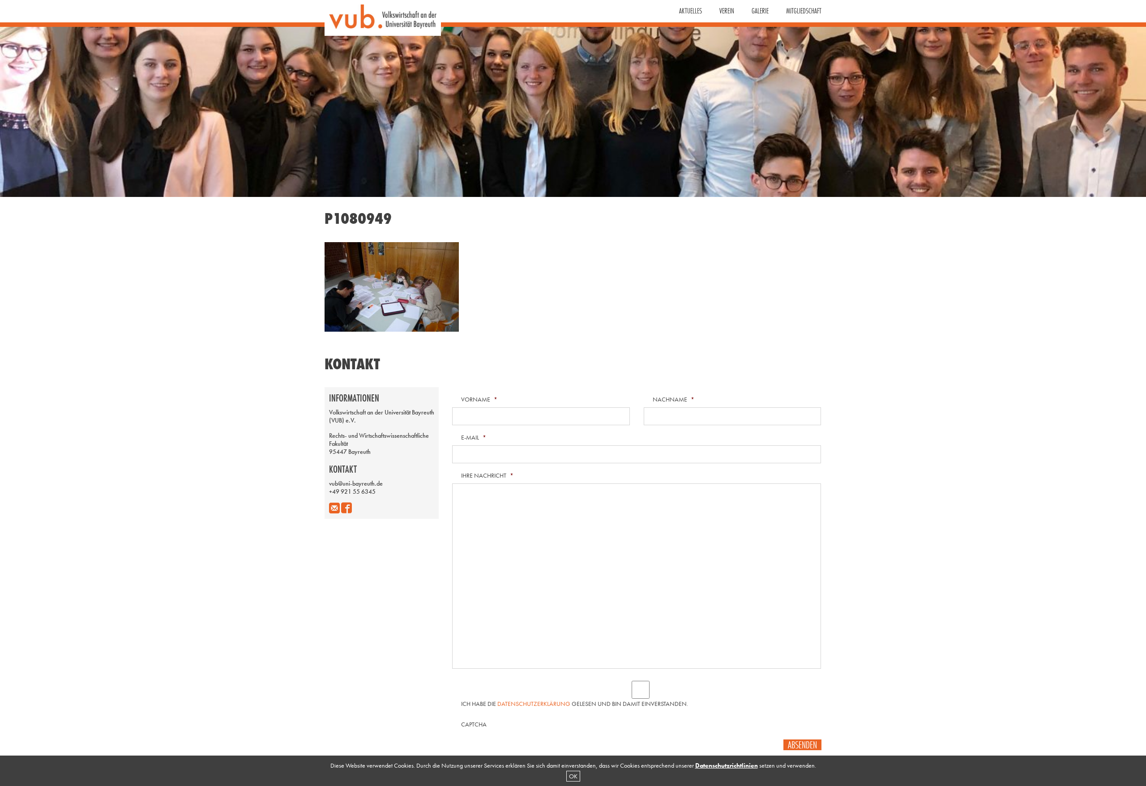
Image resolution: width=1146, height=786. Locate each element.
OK (573, 776)
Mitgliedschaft (803, 11)
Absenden (802, 744)
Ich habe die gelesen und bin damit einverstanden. (574, 704)
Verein (726, 11)
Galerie (760, 11)
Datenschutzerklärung (533, 704)
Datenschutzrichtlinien (726, 765)
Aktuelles (690, 11)
